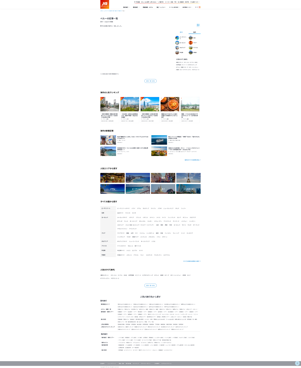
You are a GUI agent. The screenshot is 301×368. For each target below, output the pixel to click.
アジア (104, 119)
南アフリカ (138, 246)
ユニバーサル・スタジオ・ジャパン (171, 314)
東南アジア (135, 237)
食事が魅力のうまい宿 (180, 319)
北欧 (157, 225)
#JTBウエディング (192, 65)
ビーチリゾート (122, 151)
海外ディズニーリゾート (145, 350)
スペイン (152, 217)
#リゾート (184, 65)
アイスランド (167, 221)
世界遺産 (189, 319)
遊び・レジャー (161, 7)
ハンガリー (192, 221)
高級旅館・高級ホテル (123, 319)
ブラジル (135, 255)
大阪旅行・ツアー (193, 311)
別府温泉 (181, 324)
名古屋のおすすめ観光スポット (172, 304)
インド (183, 233)
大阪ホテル (162, 309)
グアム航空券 (180, 345)
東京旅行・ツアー (142, 311)
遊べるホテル (140, 321)
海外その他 (172, 140)
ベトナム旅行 (168, 337)
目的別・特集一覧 (187, 316)
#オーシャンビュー (193, 67)
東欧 (162, 225)
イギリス (145, 217)
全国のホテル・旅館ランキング (125, 326)
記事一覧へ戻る (150, 81)
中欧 (170, 225)
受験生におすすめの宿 (159, 319)
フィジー (183, 208)
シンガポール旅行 (159, 337)
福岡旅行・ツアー (132, 314)
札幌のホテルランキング (141, 326)
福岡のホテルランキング (164, 329)
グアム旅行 (133, 337)
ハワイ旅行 (121, 337)
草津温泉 (128, 324)
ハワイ (127, 151)
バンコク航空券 (145, 345)
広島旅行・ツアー (122, 314)
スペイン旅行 (129, 340)
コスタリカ (149, 255)
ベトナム (142, 233)
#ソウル (192, 62)
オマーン (164, 237)
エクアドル (167, 255)
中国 (161, 233)
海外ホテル (105, 342)
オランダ (119, 221)
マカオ (128, 237)
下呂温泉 (157, 324)
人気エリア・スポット (191, 309)
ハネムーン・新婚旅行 (157, 350)
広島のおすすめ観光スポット (125, 306)
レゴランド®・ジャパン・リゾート (189, 314)
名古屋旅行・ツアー (173, 311)
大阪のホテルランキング (137, 329)
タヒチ (177, 208)
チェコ (126, 221)
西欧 (166, 225)
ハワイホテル (122, 342)
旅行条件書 (128, 363)
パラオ (160, 208)
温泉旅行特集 (121, 324)
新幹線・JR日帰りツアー (163, 316)
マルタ (189, 225)
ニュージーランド (134, 241)
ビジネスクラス (168, 350)
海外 (194, 32)
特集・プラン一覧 (149, 321)
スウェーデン (158, 221)
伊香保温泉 (145, 324)
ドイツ (164, 217)
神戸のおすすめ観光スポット (171, 306)
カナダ (134, 213)
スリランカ (143, 237)
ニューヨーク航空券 (170, 345)
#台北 (196, 62)
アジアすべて (121, 233)
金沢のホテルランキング (182, 326)
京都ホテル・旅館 (153, 309)
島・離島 (195, 319)
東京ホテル (127, 309)
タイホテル (143, 342)
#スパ (181, 69)
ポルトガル (142, 221)
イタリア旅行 (191, 337)
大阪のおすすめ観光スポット (156, 304)
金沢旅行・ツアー (162, 311)
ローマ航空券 (135, 347)
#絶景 (182, 67)
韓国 (107, 119)
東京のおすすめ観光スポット (125, 304)
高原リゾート (121, 321)
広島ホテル (169, 309)
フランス (138, 217)
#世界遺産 (178, 65)
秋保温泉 (175, 324)
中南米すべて (121, 255)
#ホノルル (186, 62)
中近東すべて (121, 250)
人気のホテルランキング (108, 327)
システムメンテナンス (166, 363)
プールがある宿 (170, 319)
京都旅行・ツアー (183, 311)
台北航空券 (128, 347)
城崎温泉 (163, 324)
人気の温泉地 (104, 324)
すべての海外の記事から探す (191, 261)
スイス (158, 217)
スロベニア (120, 225)
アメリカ (123, 140)
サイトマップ (136, 363)
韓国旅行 (127, 337)
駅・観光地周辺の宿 (131, 321)
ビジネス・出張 (148, 319)
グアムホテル (136, 342)
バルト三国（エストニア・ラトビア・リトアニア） (186, 151)
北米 (120, 140)
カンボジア (190, 233)
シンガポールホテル (166, 342)
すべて (196, 7)
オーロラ (135, 350)
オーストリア (133, 221)
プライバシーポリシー (146, 363)
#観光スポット (179, 62)
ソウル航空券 (128, 345)
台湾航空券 (121, 347)
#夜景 (177, 69)
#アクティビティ (187, 69)
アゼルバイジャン (122, 229)
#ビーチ (186, 67)
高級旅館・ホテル (148, 7)
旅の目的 (103, 319)
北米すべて (120, 213)
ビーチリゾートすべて (123, 208)
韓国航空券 (121, 345)
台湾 (127, 119)
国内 (181, 32)
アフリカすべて (121, 246)
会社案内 (102, 363)
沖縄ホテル (182, 309)
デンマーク (176, 221)
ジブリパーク (121, 316)
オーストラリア (145, 241)
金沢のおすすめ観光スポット (156, 306)
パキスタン (152, 237)
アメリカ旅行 (137, 340)
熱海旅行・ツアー (152, 311)
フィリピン (168, 233)
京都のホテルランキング (124, 329)
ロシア (179, 217)
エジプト (134, 250)
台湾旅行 (145, 337)
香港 (157, 233)
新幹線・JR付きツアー (140, 316)
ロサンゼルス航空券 (189, 345)
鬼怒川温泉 (169, 324)
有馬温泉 (133, 324)
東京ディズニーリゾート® (154, 314)
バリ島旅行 (175, 337)
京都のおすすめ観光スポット (140, 304)
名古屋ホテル (134, 309)
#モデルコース (195, 69)
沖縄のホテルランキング (177, 329)
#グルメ (178, 67)
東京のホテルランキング (154, 326)
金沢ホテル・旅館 (143, 309)
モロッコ (130, 246)
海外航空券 (105, 345)
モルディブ (146, 208)
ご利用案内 (156, 363)
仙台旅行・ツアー (132, 311)
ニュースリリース (112, 363)
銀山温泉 (139, 324)
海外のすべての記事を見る (192, 160)
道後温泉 (151, 324)
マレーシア (176, 233)
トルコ (128, 250)
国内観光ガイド (105, 304)
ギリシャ (185, 217)
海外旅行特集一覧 (166, 340)
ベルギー (149, 221)
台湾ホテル (150, 342)
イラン (158, 237)
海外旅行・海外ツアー (108, 337)
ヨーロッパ (172, 151)
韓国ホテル (129, 342)
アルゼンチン (158, 255)
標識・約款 (121, 363)
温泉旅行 (132, 319)
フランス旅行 (122, 340)
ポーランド (196, 225)
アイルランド (133, 229)
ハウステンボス (129, 316)
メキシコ (129, 255)
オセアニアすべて (122, 241)
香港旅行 (151, 337)
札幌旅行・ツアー (122, 311)
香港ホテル (157, 342)
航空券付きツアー (151, 316)
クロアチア (193, 217)
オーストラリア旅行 (147, 340)
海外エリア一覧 (157, 340)
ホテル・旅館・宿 (106, 309)
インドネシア (121, 237)
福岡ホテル (175, 309)
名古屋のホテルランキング (167, 326)
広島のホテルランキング (151, 329)
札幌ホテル (120, 309)
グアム (139, 208)
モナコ (184, 225)
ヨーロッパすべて (122, 217)
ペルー (142, 255)
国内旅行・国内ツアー (107, 312)
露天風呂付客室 (139, 319)
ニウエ (153, 241)
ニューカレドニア (168, 208)
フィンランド (171, 217)
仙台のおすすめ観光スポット (140, 306)
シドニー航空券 (154, 345)
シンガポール (150, 233)
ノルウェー (184, 221)
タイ (136, 233)
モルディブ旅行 (183, 337)
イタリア (131, 217)
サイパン (153, 208)
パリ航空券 (161, 345)
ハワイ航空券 (136, 345)
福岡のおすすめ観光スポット (188, 304)
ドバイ (141, 250)
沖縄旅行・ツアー (142, 314)
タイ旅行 (140, 337)
